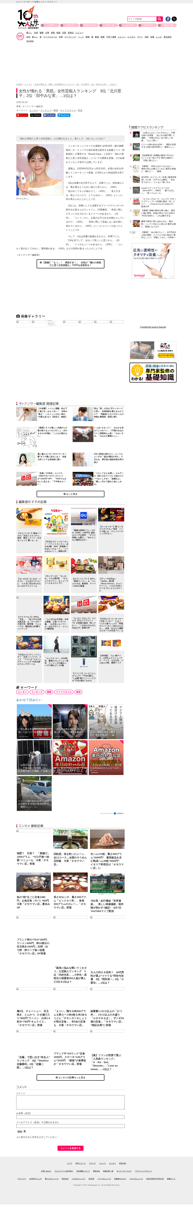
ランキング (46, 110)
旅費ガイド (171, 1179)
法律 (36, 33)
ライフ (70, 25)
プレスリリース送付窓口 (63, 1171)
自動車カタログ (120, 1179)
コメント (20, 1093)
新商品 (71, 33)
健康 (42, 33)
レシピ (159, 37)
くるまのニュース (78, 1179)
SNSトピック (90, 25)
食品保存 (168, 37)
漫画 (53, 33)
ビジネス (131, 37)
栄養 (152, 37)
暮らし (29, 33)
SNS (28, 37)
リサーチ (109, 25)
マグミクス (22, 1179)
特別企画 (168, 25)
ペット (81, 37)
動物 (88, 37)
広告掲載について (83, 1171)
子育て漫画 (111, 37)
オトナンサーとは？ (124, 1171)
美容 (80, 110)
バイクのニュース (104, 1179)
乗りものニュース (51, 1179)
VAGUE (91, 1179)
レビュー (79, 33)
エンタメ (148, 25)
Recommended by (106, 813)
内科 (147, 37)
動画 (58, 33)
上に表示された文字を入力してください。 (37, 1137)
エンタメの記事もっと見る (71, 1077)
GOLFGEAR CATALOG (155, 1179)
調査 (56, 110)
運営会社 (96, 1171)
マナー (140, 37)
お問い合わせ (46, 1171)
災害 (61, 37)
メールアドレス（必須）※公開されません (37, 1122)
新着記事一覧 (108, 1171)
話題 (64, 33)
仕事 (47, 33)
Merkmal (65, 1179)
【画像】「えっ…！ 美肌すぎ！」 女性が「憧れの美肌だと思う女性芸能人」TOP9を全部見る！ (71, 263)
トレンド (129, 25)
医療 (103, 37)
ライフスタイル (50, 37)
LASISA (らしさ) (35, 1179)
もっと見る (71, 494)
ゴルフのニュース (136, 1179)
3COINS (30, 41)
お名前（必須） (24, 1113)
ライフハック (70, 37)
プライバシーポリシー (143, 1171)
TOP (51, 25)
